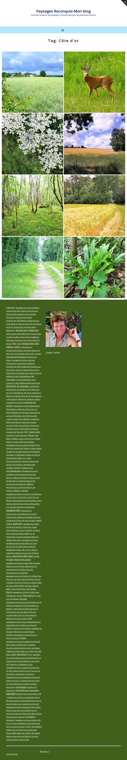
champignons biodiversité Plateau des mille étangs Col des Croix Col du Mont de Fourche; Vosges (23, 350)
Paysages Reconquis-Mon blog (63, 11)
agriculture (22, 654)
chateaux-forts (27, 468)
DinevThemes (12, 754)
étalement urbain (22, 559)
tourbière (10, 435)
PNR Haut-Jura (29, 595)
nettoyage (21, 687)
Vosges (10, 559)
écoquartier (24, 739)
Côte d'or (10, 307)
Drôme (23, 638)
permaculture (12, 739)
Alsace (31, 435)
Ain (27, 589)
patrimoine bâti (19, 556)
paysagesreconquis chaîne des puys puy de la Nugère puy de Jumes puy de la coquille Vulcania (23, 723)
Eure (30, 654)
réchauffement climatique (27, 690)
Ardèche (9, 635)
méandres (10, 690)
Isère (29, 618)
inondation (30, 717)
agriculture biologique (16, 356)
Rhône (17, 490)
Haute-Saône (34, 432)
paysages (10, 468)
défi (36, 435)
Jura (19, 343)
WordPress (44, 751)
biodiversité (13, 510)
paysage (11, 693)
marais (17, 467)
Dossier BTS (32, 687)
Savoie (9, 556)
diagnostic (34, 330)
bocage (23, 599)
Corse (36, 556)
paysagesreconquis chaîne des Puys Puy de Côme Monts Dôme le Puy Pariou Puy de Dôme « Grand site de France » (23, 670)
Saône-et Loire (12, 376)
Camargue (10, 720)
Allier (14, 343)
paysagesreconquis (14, 622)
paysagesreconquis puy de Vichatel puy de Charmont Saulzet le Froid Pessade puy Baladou (24, 605)
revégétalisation (14, 471)
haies (30, 556)
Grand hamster (21, 435)
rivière (17, 346)
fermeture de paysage (17, 386)
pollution (18, 523)
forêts (27, 726)
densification (22, 330)
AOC (26, 432)
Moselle (20, 432)
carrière (24, 490)
